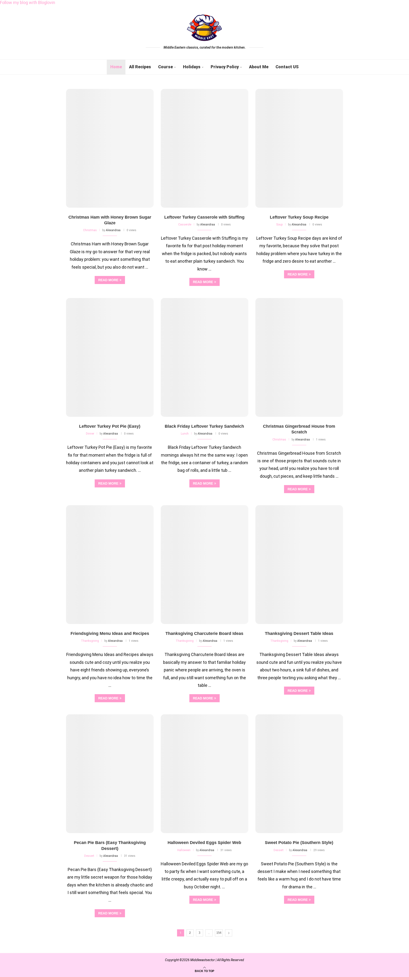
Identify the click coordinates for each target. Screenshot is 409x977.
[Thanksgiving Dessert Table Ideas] (299, 564)
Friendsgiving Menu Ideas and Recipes (110, 633)
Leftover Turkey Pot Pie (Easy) (109, 426)
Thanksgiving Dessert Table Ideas (299, 633)
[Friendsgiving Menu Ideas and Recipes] (110, 564)
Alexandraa (113, 230)
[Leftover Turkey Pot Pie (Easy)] (110, 357)
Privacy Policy (225, 66)
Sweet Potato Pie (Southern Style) (299, 842)
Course (165, 66)
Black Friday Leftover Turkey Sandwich (204, 426)
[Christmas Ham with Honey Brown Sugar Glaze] (110, 148)
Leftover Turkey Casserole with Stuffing (204, 217)
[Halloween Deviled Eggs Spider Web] (204, 773)
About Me (258, 66)
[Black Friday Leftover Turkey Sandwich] (204, 357)
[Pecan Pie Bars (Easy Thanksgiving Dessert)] (110, 773)
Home (116, 66)
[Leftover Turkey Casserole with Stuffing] (204, 148)
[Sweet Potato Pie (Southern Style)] (299, 773)
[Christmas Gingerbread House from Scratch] (299, 357)
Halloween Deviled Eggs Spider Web (204, 842)
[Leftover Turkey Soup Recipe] (299, 148)
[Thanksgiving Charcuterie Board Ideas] (204, 564)
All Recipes (140, 66)
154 (218, 933)
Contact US (287, 66)
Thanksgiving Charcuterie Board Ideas (204, 633)
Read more (108, 280)
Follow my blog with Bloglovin (27, 2)
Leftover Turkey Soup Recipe (299, 217)
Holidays (191, 66)
